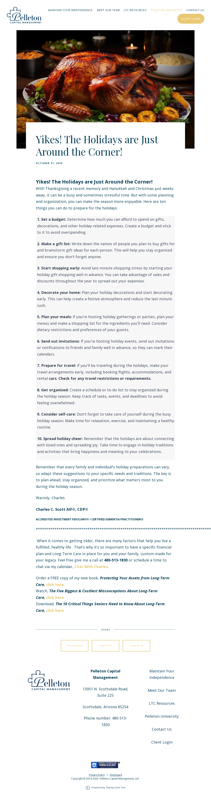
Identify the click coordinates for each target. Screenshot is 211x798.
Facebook (74, 645)
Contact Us (195, 10)
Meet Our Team (108, 10)
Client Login (190, 19)
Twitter (105, 645)
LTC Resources (135, 10)
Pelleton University (166, 10)
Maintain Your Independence (70, 10)
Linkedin (136, 645)
